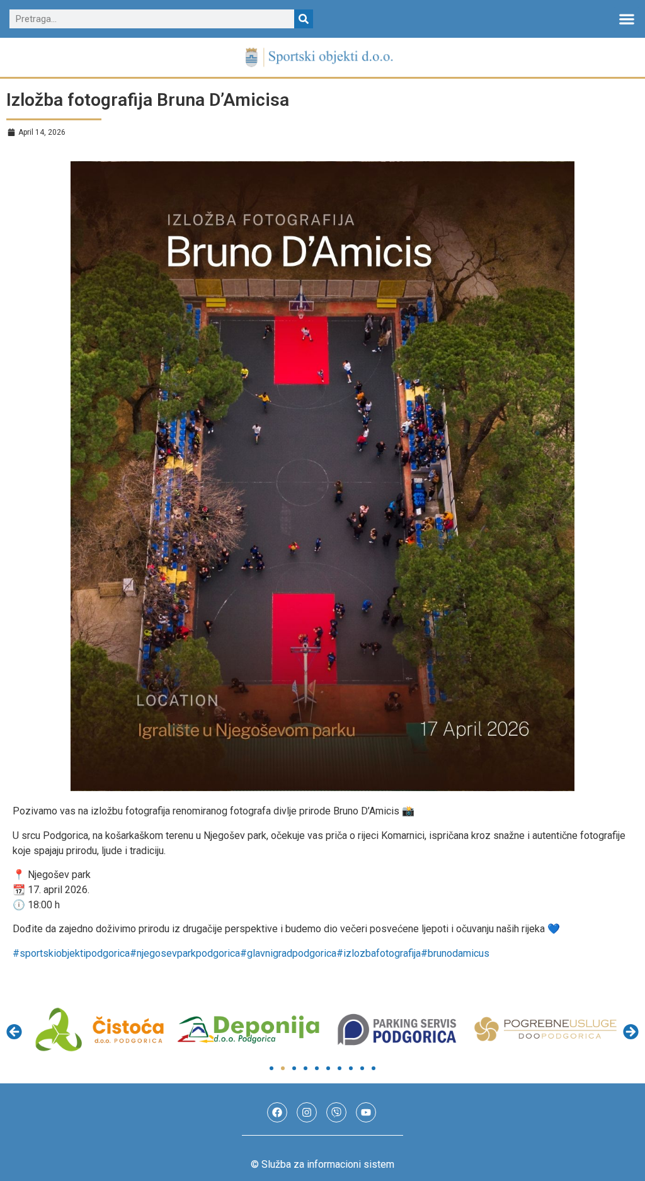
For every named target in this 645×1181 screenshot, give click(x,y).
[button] (626, 19)
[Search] (303, 18)
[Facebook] (277, 1112)
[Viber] (336, 1112)
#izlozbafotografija (378, 953)
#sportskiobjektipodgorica (71, 953)
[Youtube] (366, 1112)
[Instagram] (307, 1112)
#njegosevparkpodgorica (185, 953)
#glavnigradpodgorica (288, 953)
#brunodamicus (455, 953)
